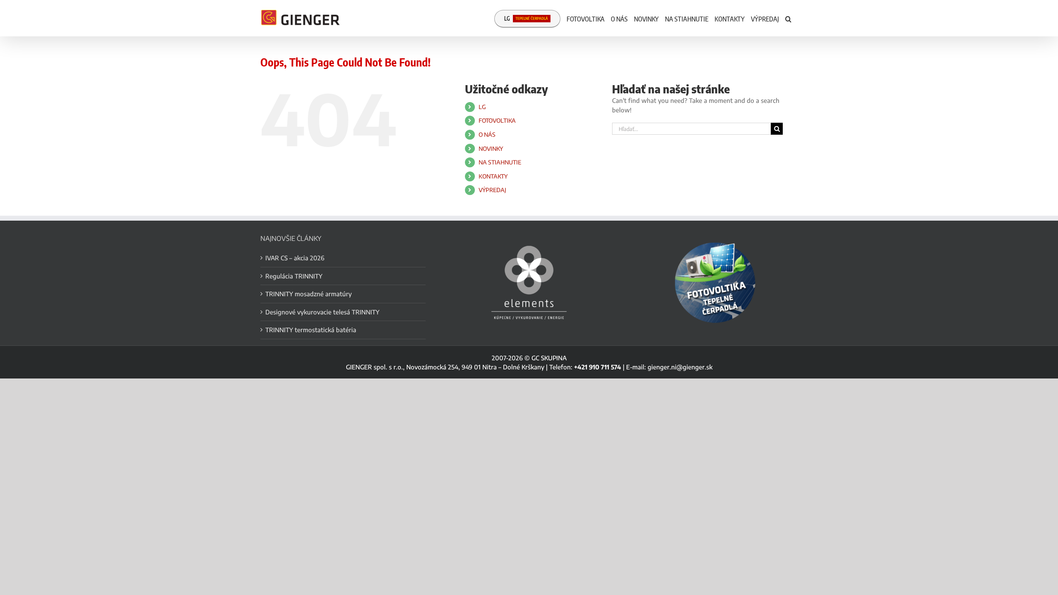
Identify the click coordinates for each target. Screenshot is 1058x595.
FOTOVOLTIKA (497, 120)
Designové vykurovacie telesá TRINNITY (322, 312)
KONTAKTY (493, 176)
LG (482, 106)
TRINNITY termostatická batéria (310, 329)
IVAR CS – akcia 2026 (294, 258)
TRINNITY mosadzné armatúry (308, 294)
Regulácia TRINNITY (293, 276)
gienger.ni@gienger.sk (680, 367)
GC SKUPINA (549, 358)
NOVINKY (491, 148)
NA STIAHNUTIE (500, 162)
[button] (788, 18)
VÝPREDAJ (492, 189)
